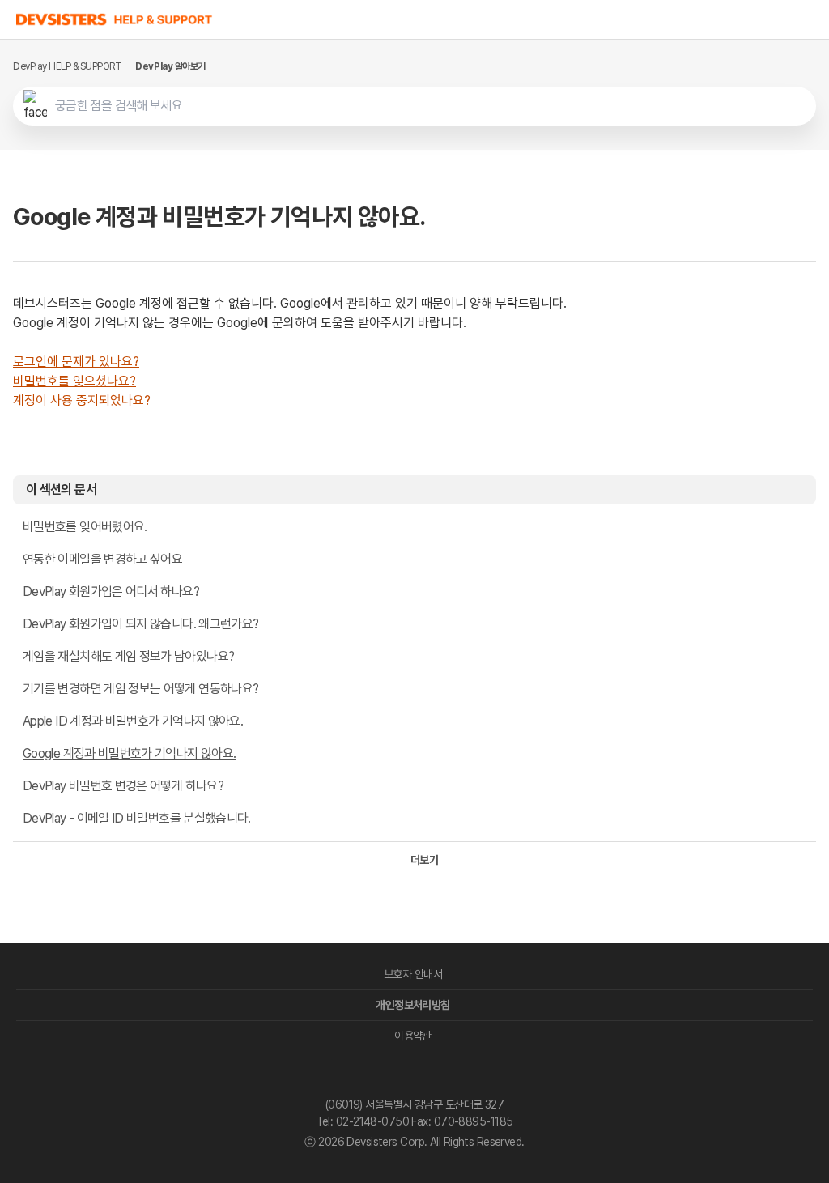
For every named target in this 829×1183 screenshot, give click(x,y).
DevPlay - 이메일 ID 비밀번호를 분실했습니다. (137, 818)
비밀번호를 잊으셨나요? (74, 381)
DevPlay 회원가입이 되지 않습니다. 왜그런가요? (140, 624)
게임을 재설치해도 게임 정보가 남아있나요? (128, 656)
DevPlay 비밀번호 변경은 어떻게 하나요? (123, 786)
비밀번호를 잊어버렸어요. (85, 526)
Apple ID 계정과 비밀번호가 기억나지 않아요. (133, 721)
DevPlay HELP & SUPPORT (67, 66)
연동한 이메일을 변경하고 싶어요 (102, 559)
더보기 (424, 859)
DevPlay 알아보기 (170, 66)
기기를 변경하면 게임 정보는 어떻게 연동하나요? (140, 688)
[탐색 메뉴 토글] (812, 19)
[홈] (114, 19)
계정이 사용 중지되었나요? (82, 400)
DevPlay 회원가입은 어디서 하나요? (111, 591)
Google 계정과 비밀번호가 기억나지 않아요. (129, 753)
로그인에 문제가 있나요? (76, 361)
